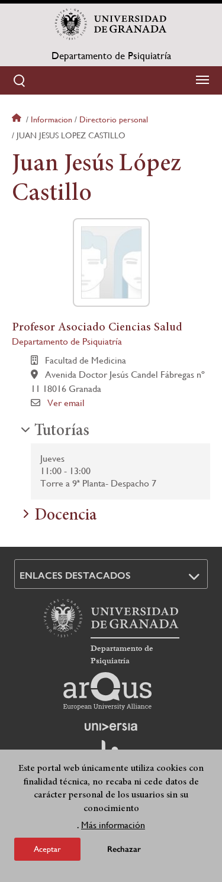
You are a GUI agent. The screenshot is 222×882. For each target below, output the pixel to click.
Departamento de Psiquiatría (111, 55)
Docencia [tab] (65, 516)
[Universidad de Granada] (111, 24)
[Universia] (111, 726)
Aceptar (47, 849)
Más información (113, 825)
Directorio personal (113, 119)
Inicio (18, 119)
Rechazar (124, 849)
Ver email (66, 402)
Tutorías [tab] (61, 431)
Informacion (51, 119)
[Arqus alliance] (107, 691)
